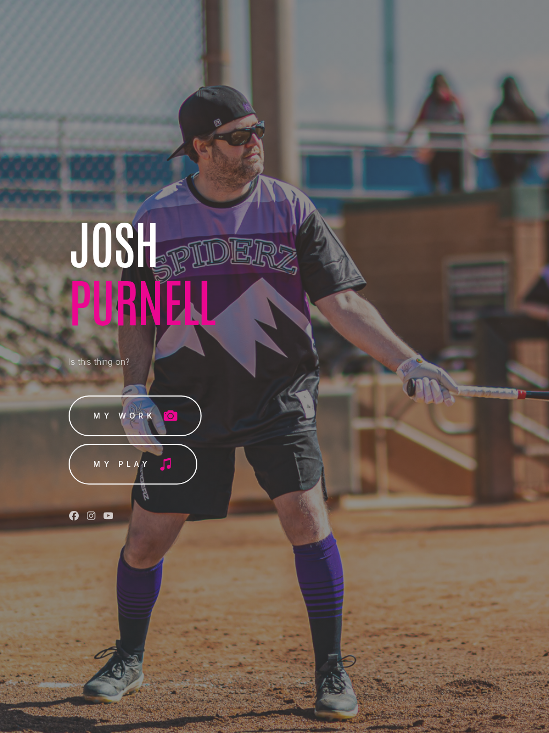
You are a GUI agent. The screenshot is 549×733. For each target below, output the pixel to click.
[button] (135, 415)
